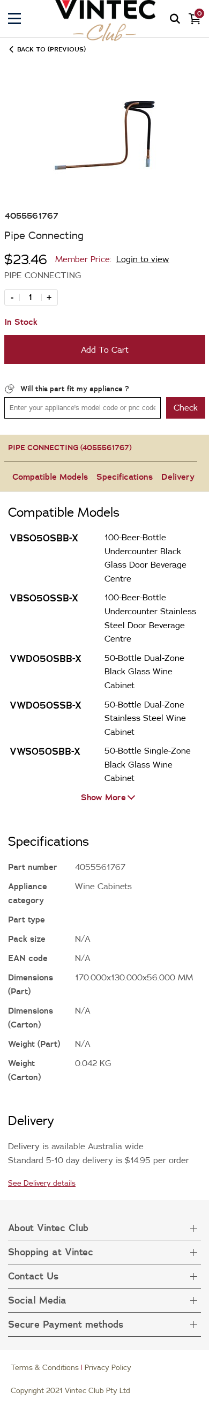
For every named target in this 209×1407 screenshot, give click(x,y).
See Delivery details (42, 1183)
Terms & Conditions (45, 1367)
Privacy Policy (108, 1367)
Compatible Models (50, 476)
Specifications (124, 476)
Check (186, 407)
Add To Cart (105, 349)
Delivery (178, 476)
